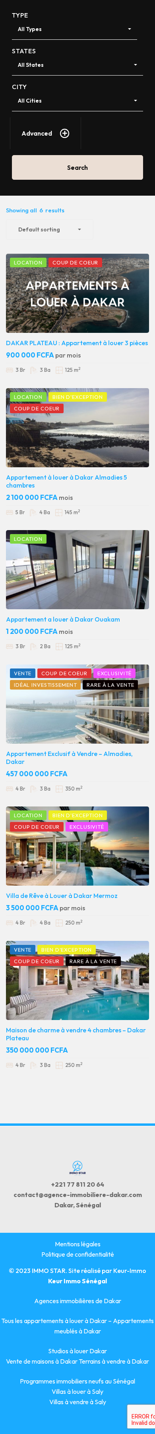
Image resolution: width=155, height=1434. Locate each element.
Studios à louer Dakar (77, 1351)
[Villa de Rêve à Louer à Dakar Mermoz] (77, 846)
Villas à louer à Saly (77, 1391)
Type (20, 15)
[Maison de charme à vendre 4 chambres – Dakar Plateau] (77, 980)
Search (77, 167)
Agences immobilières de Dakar (77, 1301)
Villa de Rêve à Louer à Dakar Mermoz (62, 896)
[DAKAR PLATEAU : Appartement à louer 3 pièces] (77, 293)
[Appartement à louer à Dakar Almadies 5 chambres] (77, 427)
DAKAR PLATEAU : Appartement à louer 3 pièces (77, 343)
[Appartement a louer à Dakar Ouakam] (77, 569)
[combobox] (74, 29)
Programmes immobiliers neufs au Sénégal (77, 1381)
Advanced (36, 133)
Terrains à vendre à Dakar (114, 1361)
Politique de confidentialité (77, 1254)
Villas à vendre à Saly (77, 1402)
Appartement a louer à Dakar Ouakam (63, 619)
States (24, 51)
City (19, 87)
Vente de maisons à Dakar (42, 1361)
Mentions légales (78, 1244)
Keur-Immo (129, 1271)
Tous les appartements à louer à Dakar (54, 1321)
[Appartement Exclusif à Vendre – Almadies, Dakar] (77, 704)
